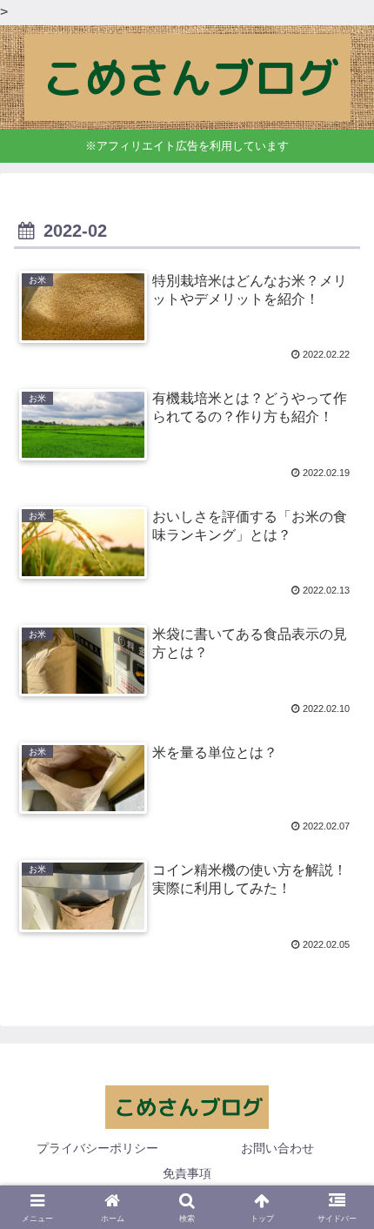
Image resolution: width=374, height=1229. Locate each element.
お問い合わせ (277, 1148)
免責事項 (187, 1173)
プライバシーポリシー (97, 1148)
